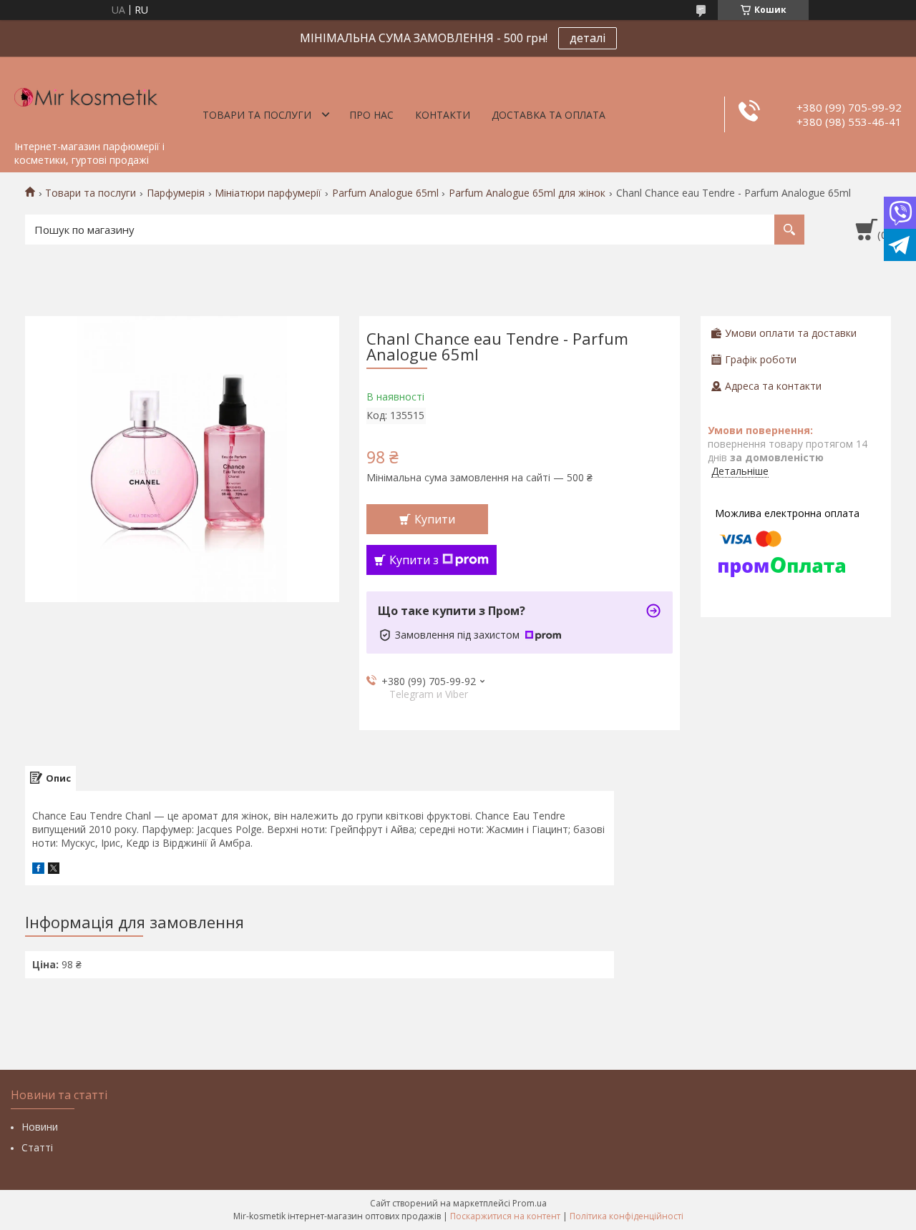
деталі (587, 38)
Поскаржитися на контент (505, 1216)
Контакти (442, 115)
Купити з (414, 560)
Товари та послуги (257, 115)
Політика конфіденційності (626, 1216)
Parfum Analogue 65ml (385, 193)
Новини (39, 1126)
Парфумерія (176, 193)
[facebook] (38, 870)
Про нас (371, 115)
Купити (434, 519)
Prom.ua (529, 1203)
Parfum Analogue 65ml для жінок (527, 193)
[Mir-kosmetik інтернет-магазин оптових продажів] (85, 95)
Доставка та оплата (548, 115)
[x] (53, 870)
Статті (37, 1147)
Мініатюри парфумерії (268, 193)
